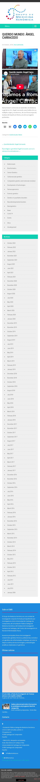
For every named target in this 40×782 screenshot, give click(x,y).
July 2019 (10, 344)
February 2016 (11, 512)
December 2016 (12, 475)
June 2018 (10, 399)
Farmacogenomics (13, 189)
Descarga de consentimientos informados (15, 760)
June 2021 (10, 268)
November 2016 (12, 479)
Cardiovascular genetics (14, 177)
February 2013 (11, 563)
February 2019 (11, 365)
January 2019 (11, 369)
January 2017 (11, 470)
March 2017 (10, 462)
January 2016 (11, 517)
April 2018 (10, 407)
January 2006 (11, 592)
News (20, 135)
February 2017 (11, 466)
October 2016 (11, 483)
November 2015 (12, 521)
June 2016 (10, 496)
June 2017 (10, 449)
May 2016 (10, 500)
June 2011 (10, 584)
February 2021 (11, 277)
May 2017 (10, 453)
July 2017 (10, 445)
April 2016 (10, 504)
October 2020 (11, 289)
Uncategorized (11, 227)
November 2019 (12, 327)
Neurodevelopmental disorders (16, 202)
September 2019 (12, 336)
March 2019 (10, 361)
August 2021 (11, 264)
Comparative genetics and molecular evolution (21, 181)
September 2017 (12, 437)
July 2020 (10, 298)
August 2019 (11, 340)
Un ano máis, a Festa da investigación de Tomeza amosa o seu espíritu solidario (18, 695)
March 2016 (10, 508)
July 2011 (10, 580)
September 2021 (12, 260)
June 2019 (10, 348)
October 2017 (11, 432)
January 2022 (11, 251)
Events (9, 218)
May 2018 (10, 403)
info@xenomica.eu (12, 753)
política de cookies (19, 776)
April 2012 (10, 571)
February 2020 (11, 315)
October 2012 (11, 567)
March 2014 (10, 546)
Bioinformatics (11, 168)
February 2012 (11, 576)
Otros (9, 223)
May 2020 (10, 302)
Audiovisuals (13, 135)
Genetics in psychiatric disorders (17, 198)
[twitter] (2, 758)
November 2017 (12, 428)
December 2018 (12, 373)
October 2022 (11, 243)
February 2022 (11, 247)
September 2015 (12, 529)
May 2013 (10, 559)
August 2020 (11, 293)
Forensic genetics (12, 193)
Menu (7, 26)
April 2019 (10, 357)
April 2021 (10, 272)
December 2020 (12, 281)
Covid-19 (10, 213)
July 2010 (10, 588)
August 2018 (11, 390)
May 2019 (10, 352)
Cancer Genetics (12, 172)
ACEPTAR (21, 780)
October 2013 (11, 555)
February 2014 (11, 550)
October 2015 (11, 525)
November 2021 (12, 256)
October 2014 (11, 542)
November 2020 (12, 285)
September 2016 (12, 487)
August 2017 (11, 441)
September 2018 (12, 386)
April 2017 (10, 458)
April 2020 (10, 306)
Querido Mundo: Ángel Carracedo (13, 144)
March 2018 (10, 411)
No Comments (18, 45)
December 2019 (12, 323)
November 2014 (12, 538)
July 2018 (10, 395)
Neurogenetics (11, 206)
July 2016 (10, 491)
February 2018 (11, 416)
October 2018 (11, 382)
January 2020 (11, 319)
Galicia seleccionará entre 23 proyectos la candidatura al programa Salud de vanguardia (24, 706)
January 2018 (11, 420)
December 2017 (12, 424)
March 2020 (10, 310)
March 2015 (10, 533)
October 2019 (11, 331)
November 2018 (12, 378)
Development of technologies (16, 185)
